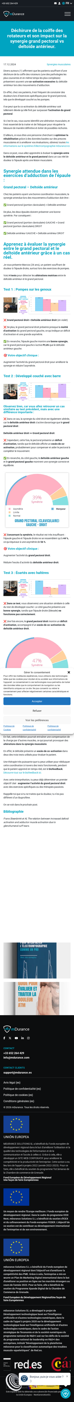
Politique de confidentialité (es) (22, 1088)
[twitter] (10, 1038)
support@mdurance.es (17, 1072)
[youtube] (16, 1038)
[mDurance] (13, 14)
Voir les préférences (37, 720)
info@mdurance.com (16, 1057)
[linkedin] (22, 1038)
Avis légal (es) (11, 1082)
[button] (69, 672)
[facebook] (4, 1038)
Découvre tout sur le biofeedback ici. (22, 772)
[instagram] (28, 1038)
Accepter (37, 701)
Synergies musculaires (59, 64)
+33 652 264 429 (10, 3)
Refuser (37, 710)
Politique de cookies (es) (18, 1095)
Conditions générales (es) (18, 1101)
